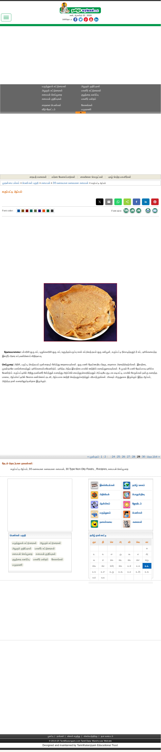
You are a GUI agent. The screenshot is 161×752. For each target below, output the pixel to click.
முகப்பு (50, 736)
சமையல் (45, 183)
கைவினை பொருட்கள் (91, 176)
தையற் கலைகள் (38, 176)
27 (128, 456)
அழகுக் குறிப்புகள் (90, 86)
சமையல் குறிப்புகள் (52, 98)
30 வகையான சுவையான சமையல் (70, 183)
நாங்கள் (60, 736)
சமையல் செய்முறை (52, 94)
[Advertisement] (80, 56)
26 (123, 456)
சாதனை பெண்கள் (51, 105)
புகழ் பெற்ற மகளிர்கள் (119, 176)
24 (113, 456)
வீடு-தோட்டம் (48, 109)
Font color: (7, 210)
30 (143, 456)
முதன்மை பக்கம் (11, 183)
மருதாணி (86, 109)
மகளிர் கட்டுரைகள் (91, 90)
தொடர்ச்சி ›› (153, 456)
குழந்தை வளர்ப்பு (90, 94)
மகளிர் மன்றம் (88, 98)
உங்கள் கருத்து (73, 736)
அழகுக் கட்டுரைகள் (52, 90)
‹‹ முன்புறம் (93, 456)
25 (118, 456)
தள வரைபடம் (107, 736)
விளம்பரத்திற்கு (91, 736)
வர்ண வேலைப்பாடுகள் (63, 176)
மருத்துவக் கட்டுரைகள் (54, 86)
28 (133, 456)
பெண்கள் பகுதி (30, 183)
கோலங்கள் (87, 105)
